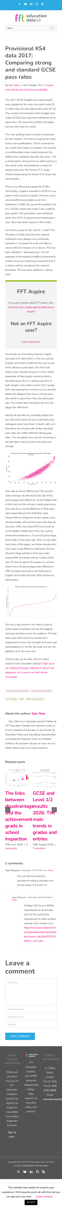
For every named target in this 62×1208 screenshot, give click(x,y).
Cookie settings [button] (44, 1196)
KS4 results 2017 (35, 699)
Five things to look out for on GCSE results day (20, 806)
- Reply (49, 882)
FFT (35, 1088)
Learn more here (31, 341)
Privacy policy (42, 1178)
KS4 (22, 699)
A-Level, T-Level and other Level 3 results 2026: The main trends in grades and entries (47, 822)
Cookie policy (29, 1178)
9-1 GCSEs (11, 699)
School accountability (36, 89)
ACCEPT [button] (31, 1202)
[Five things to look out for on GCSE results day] (20, 778)
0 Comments (14, 828)
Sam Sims (14, 85)
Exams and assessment (17, 690)
